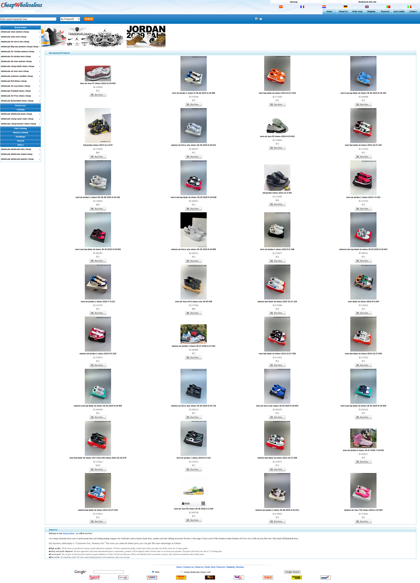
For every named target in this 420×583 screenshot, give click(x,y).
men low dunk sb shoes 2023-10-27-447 (363, 145)
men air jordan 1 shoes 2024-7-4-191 (363, 197)
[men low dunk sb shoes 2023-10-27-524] (277, 90)
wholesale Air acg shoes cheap (15, 86)
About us (199, 567)
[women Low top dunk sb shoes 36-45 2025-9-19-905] (98, 403)
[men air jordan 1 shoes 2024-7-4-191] (363, 194)
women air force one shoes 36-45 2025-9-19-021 (193, 145)
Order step (357, 11)
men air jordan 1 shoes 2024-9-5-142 (194, 458)
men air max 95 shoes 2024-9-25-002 (277, 136)
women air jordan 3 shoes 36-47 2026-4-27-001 (193, 346)
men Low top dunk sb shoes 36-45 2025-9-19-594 (98, 249)
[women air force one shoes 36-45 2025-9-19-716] (193, 403)
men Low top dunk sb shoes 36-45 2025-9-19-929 (363, 406)
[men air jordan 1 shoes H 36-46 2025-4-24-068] (193, 90)
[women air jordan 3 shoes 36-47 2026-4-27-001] (193, 343)
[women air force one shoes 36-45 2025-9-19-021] (193, 142)
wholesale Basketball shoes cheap (17, 101)
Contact (413, 11)
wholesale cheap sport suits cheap (17, 119)
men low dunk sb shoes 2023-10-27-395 (277, 353)
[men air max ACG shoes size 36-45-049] (193, 299)
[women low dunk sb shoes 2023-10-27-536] (98, 507)
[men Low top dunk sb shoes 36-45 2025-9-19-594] (98, 246)
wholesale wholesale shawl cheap (16, 154)
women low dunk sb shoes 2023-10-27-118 (277, 301)
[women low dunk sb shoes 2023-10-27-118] (277, 299)
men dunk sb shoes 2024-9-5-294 (363, 301)
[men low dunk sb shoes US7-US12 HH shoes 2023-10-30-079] (98, 455)
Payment (385, 11)
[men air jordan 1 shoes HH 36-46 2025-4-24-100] (98, 194)
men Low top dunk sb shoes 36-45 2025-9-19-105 (363, 93)
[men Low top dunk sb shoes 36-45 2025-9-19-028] (193, 194)
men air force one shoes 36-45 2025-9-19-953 (277, 406)
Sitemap (294, 2)
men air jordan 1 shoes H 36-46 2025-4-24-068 (193, 93)
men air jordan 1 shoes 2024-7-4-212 (98, 301)
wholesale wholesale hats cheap (16, 149)
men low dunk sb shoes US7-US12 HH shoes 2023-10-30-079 (98, 458)
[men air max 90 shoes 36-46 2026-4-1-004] (193, 506)
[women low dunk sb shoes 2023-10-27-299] (277, 455)
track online (399, 11)
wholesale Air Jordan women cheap (17, 51)
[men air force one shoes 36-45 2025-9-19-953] (277, 403)
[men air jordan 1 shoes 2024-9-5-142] (193, 455)
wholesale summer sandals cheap (17, 76)
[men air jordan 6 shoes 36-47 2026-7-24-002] (363, 447)
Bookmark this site (367, 2)
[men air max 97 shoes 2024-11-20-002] (98, 80)
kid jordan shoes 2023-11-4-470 (98, 145)
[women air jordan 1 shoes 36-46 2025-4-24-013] (277, 507)
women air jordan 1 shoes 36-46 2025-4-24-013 (277, 510)
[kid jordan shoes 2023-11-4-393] (277, 190)
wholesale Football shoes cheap (16, 91)
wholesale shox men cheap (13, 37)
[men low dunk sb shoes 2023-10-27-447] (363, 142)
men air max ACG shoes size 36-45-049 (193, 301)
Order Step (210, 567)
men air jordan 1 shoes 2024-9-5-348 (277, 249)
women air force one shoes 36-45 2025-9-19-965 (193, 249)
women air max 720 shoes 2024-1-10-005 (363, 510)
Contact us (188, 567)
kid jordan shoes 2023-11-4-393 (277, 193)
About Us (343, 11)
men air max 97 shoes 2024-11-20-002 (98, 83)
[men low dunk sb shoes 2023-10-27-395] (277, 351)
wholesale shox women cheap (15, 32)
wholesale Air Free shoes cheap (16, 96)
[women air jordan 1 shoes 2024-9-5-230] (98, 351)
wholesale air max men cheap (15, 71)
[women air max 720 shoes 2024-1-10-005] (363, 507)
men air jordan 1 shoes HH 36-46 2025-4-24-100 (98, 197)
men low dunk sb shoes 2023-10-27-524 (277, 93)
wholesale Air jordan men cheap (16, 56)
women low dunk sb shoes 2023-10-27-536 (98, 510)
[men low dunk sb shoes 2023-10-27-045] (363, 351)
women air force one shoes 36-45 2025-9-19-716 (193, 406)
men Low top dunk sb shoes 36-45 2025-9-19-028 (193, 197)
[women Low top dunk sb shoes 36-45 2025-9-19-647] (363, 246)
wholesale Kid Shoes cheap (14, 81)
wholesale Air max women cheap (16, 61)
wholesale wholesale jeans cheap (16, 114)
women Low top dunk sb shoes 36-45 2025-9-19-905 (98, 406)
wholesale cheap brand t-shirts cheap (18, 124)
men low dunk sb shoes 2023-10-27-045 (363, 353)
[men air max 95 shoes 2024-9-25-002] (277, 133)
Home (329, 11)
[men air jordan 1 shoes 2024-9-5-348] (277, 246)
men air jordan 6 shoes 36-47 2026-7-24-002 (363, 450)
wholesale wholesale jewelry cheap (17, 159)
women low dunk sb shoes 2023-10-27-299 (277, 458)
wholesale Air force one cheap (15, 42)
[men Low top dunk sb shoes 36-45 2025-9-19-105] (363, 90)
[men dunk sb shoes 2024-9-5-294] (363, 299)
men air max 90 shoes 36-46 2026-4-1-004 (193, 509)
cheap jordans (69, 533)
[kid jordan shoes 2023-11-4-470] (98, 142)
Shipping (371, 11)
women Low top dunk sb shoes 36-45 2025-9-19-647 (363, 249)
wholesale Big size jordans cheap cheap (19, 46)
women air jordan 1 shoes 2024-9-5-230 (98, 353)
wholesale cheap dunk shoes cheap (17, 66)
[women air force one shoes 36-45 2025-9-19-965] (193, 246)
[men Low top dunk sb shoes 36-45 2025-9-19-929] (363, 403)
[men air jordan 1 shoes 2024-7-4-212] (98, 299)
